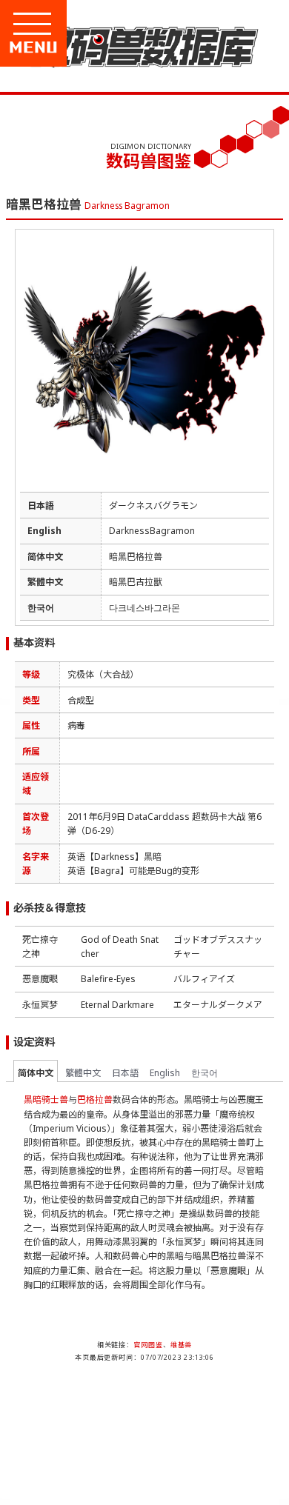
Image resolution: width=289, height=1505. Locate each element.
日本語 (125, 1073)
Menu (83, 47)
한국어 (204, 1073)
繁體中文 (83, 1073)
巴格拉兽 (95, 1099)
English (165, 1073)
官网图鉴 (148, 1344)
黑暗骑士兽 (46, 1099)
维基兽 (181, 1344)
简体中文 (35, 1073)
